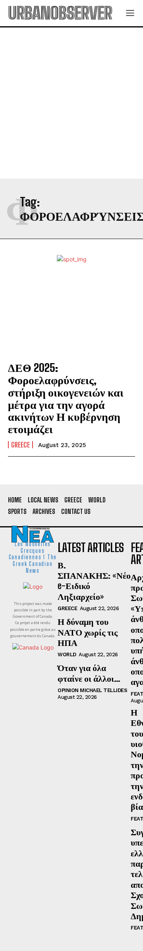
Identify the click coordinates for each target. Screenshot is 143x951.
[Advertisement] (71, 103)
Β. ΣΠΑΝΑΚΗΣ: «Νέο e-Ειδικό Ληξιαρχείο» (94, 581)
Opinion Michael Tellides (92, 690)
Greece (20, 444)
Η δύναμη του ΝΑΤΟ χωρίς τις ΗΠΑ (88, 632)
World (67, 654)
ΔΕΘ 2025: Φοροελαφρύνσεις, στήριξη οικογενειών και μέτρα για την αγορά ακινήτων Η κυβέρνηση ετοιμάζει (66, 398)
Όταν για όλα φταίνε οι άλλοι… (89, 672)
